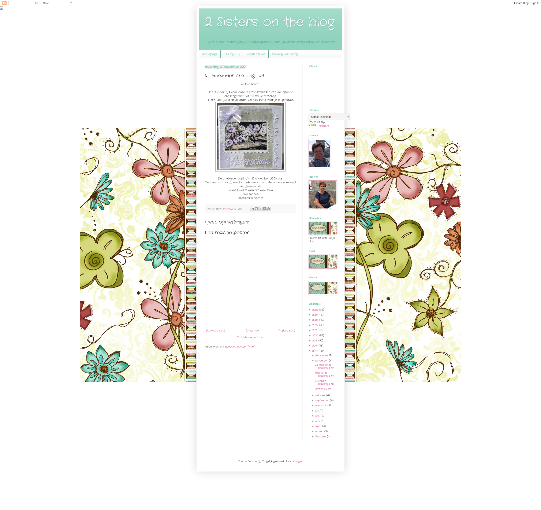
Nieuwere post (215, 330)
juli (317, 411)
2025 (315, 309)
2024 (316, 315)
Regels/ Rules (255, 54)
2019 (315, 340)
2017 (315, 351)
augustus (321, 405)
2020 (315, 335)
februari (321, 436)
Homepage (209, 54)
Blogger (297, 461)
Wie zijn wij (232, 54)
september (322, 400)
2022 (315, 325)
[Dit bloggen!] (256, 209)
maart (319, 431)
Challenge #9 (323, 389)
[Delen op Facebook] (264, 209)
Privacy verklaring (285, 54)
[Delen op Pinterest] (268, 209)
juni (318, 416)
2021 (315, 330)
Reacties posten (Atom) (240, 346)
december (322, 355)
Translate (323, 126)
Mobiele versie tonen (250, 337)
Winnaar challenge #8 (324, 382)
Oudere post (287, 330)
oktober (320, 395)
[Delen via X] (260, 209)
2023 (315, 320)
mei (318, 421)
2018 (315, 345)
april (318, 426)
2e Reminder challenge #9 (324, 366)
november (322, 360)
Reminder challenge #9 (324, 374)
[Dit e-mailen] (252, 209)
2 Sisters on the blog (269, 22)
